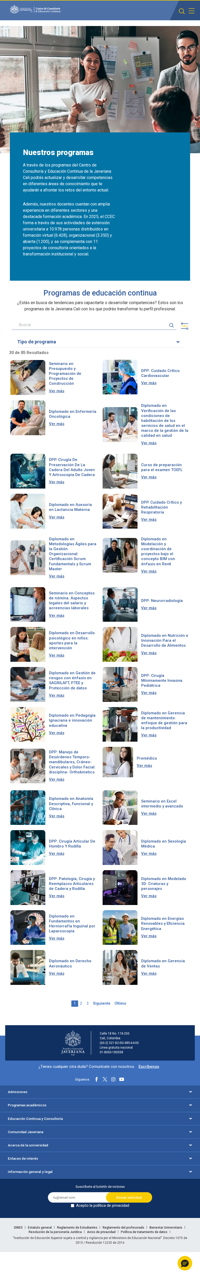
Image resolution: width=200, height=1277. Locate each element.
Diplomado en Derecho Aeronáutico (70, 963)
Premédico (147, 758)
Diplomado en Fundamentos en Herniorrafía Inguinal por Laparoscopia (72, 924)
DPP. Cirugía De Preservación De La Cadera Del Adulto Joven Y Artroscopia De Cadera (72, 467)
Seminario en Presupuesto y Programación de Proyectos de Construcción (65, 373)
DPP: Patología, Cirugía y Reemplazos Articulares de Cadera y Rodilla (72, 883)
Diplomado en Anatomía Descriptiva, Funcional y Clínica (71, 803)
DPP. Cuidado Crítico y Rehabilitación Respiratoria (161, 507)
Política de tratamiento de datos (144, 1232)
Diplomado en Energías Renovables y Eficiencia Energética (163, 923)
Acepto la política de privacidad (102, 1205)
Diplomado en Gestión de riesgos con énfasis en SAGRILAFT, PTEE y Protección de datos (72, 680)
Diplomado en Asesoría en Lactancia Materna (70, 507)
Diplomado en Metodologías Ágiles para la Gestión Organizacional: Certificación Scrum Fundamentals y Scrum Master (72, 554)
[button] (185, 1263)
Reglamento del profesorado (124, 1227)
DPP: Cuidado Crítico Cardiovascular (160, 373)
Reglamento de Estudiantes (77, 1227)
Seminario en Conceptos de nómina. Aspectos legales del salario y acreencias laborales (72, 601)
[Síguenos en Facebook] (96, 1079)
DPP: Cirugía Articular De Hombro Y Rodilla (72, 844)
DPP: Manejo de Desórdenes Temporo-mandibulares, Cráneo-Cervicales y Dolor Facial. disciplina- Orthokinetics (72, 762)
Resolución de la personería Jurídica (56, 1232)
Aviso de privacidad (101, 1232)
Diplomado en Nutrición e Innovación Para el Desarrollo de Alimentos (164, 640)
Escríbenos (149, 1066)
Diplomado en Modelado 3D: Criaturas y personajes (163, 883)
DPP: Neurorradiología (162, 600)
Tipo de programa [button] (36, 341)
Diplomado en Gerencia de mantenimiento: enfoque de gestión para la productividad (164, 720)
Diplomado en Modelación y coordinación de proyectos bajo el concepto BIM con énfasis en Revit (158, 551)
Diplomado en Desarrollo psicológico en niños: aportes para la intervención (72, 640)
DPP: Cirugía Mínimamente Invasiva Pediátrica (161, 680)
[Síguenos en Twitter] (105, 1079)
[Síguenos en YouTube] (121, 1079)
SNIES (18, 1227)
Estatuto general (40, 1227)
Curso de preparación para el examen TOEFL (162, 467)
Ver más (56, 391)
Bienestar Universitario (166, 1227)
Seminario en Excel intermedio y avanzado (162, 803)
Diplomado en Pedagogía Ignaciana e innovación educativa (72, 720)
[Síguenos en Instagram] (113, 1079)
